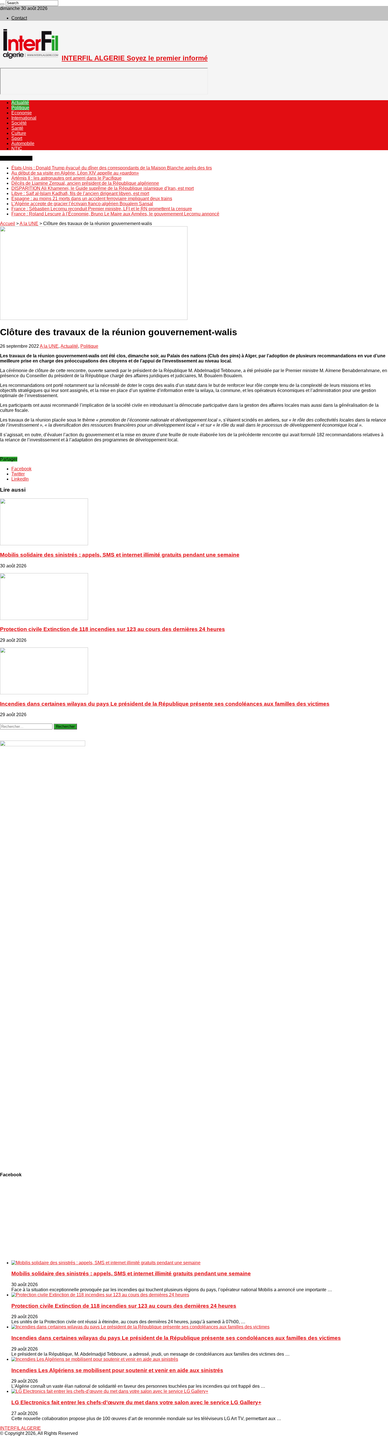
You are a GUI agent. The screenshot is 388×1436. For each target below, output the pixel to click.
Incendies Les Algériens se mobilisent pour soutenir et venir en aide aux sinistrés (117, 1370)
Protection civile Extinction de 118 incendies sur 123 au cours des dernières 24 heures (112, 629)
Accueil (7, 223)
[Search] (2, 4)
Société (19, 123)
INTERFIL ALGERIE (20, 1428)
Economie (21, 112)
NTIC (16, 148)
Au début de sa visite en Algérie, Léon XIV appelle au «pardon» (75, 173)
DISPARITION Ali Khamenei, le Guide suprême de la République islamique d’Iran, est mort (102, 188)
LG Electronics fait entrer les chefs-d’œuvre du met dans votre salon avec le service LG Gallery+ (136, 1402)
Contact (19, 18)
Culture (18, 133)
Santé (17, 128)
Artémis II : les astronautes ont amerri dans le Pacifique (66, 178)
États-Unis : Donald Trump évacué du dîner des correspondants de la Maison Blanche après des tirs (111, 167)
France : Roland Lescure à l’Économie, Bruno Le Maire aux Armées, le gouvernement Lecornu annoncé (115, 213)
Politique (20, 107)
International (23, 118)
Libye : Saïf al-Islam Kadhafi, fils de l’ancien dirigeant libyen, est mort (80, 193)
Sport (16, 138)
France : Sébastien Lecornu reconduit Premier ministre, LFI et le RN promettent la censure (101, 208)
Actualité (20, 102)
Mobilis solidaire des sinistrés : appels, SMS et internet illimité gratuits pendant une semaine (119, 555)
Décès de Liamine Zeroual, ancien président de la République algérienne (85, 183)
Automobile (22, 143)
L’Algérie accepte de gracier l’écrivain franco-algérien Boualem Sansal (82, 203)
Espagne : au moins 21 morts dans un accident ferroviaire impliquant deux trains (91, 198)
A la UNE (29, 223)
